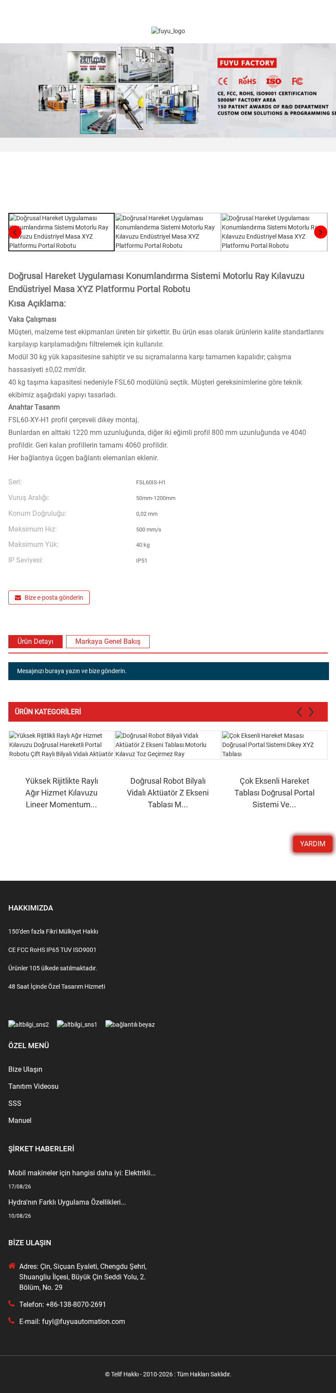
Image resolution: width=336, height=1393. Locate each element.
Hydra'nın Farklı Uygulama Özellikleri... (67, 1202)
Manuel (20, 1120)
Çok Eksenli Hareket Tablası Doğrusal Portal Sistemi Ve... (274, 792)
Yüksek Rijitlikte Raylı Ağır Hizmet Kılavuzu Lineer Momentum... (61, 792)
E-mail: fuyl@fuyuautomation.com (72, 1321)
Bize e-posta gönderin (53, 597)
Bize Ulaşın (25, 1069)
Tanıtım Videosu (33, 1086)
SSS (14, 1103)
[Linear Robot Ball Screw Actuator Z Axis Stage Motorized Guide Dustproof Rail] (168, 745)
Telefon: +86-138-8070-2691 (62, 1304)
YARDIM (313, 844)
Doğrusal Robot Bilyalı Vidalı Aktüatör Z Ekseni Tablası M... (168, 792)
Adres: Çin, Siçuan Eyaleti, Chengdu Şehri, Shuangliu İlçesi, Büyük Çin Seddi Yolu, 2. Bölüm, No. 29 (83, 1277)
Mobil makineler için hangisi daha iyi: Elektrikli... (82, 1173)
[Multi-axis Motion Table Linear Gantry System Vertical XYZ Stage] (274, 745)
